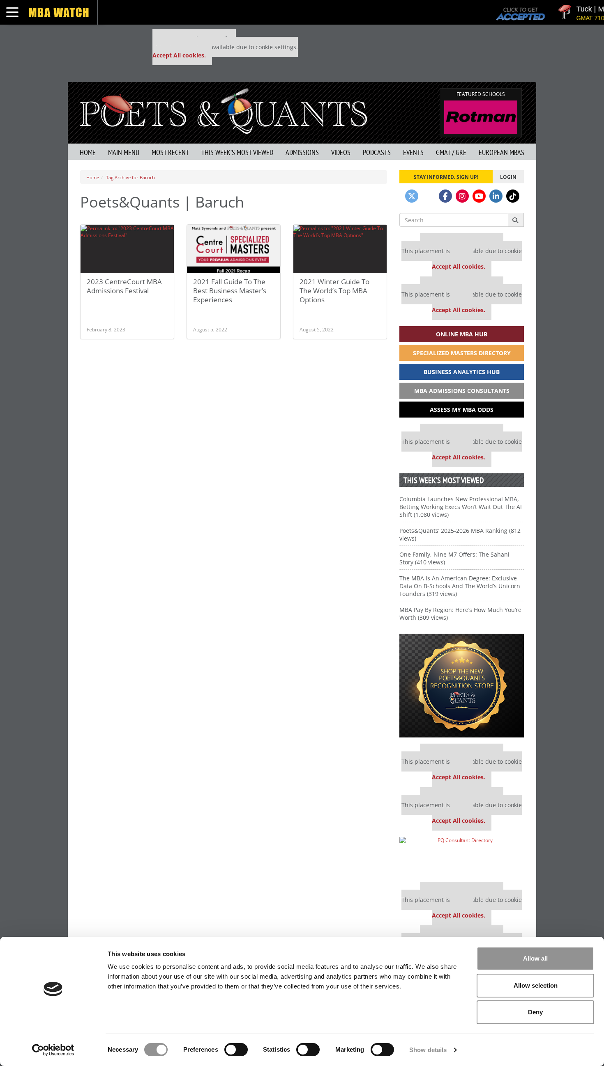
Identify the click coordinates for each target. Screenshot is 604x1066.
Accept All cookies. (179, 55)
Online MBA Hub (461, 334)
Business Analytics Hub (462, 372)
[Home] (223, 110)
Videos (340, 152)
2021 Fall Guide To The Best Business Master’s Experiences (229, 290)
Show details (428, 1049)
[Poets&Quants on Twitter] (411, 196)
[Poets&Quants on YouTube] (479, 196)
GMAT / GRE (451, 152)
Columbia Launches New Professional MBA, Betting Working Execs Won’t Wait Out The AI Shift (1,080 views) (460, 506)
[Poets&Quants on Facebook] (445, 196)
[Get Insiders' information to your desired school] (461, 685)
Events (413, 152)
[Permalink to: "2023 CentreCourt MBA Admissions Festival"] (127, 249)
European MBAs (501, 152)
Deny (535, 1012)
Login (508, 176)
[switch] (236, 1049)
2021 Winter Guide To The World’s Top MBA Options (334, 290)
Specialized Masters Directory (462, 353)
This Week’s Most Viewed (237, 152)
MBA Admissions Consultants (461, 391)
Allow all (535, 958)
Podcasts (377, 152)
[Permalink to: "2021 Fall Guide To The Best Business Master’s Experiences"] (233, 249)
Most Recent (170, 152)
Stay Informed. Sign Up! (446, 176)
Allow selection (536, 985)
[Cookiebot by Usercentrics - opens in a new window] (53, 1050)
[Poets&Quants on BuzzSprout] (428, 196)
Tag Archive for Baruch (130, 177)
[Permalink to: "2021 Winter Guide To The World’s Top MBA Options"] (340, 249)
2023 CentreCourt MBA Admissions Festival (124, 286)
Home (88, 152)
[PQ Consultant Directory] (461, 856)
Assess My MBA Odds (461, 409)
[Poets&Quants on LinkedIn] (496, 196)
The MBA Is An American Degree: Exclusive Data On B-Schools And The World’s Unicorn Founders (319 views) (459, 586)
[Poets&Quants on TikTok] (512, 196)
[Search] (516, 220)
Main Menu (123, 152)
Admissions (302, 152)
